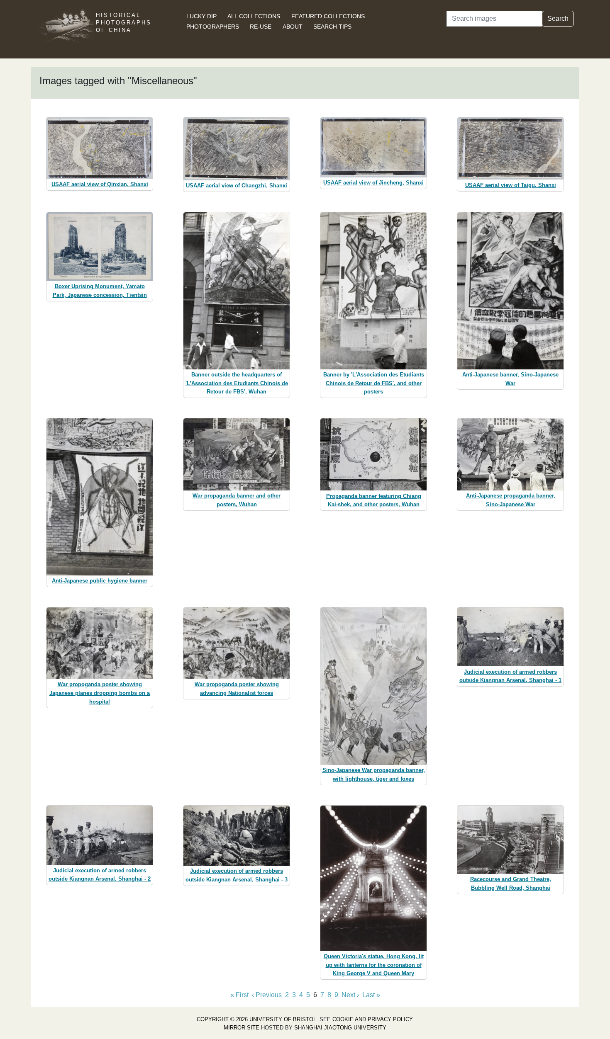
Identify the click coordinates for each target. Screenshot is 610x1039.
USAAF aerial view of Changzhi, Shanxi (236, 185)
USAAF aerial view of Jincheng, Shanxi (373, 183)
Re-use (260, 26)
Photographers (212, 26)
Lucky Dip (201, 16)
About (293, 26)
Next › (350, 994)
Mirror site (241, 1027)
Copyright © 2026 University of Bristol (256, 1019)
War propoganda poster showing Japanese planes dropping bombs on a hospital (99, 693)
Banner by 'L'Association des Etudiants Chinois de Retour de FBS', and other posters (373, 383)
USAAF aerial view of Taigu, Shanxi (510, 185)
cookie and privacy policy (372, 1019)
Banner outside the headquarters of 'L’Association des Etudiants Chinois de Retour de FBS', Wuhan (236, 383)
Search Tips (332, 26)
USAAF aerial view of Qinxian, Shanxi (99, 184)
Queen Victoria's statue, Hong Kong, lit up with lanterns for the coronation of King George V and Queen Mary (374, 965)
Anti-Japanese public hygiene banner (99, 581)
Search (558, 18)
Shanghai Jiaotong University (340, 1027)
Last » (371, 994)
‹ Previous (267, 994)
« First (239, 994)
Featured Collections (328, 16)
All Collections (253, 16)
